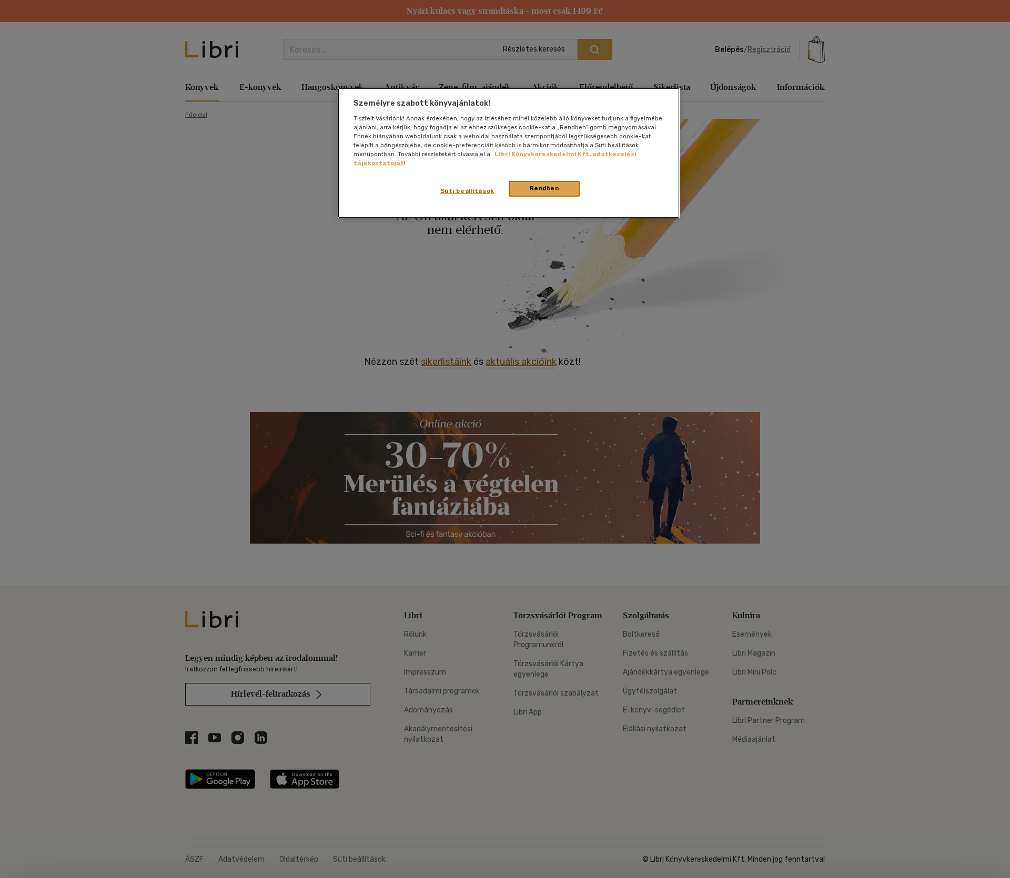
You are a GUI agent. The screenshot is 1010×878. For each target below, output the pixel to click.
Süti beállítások (467, 191)
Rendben (544, 188)
